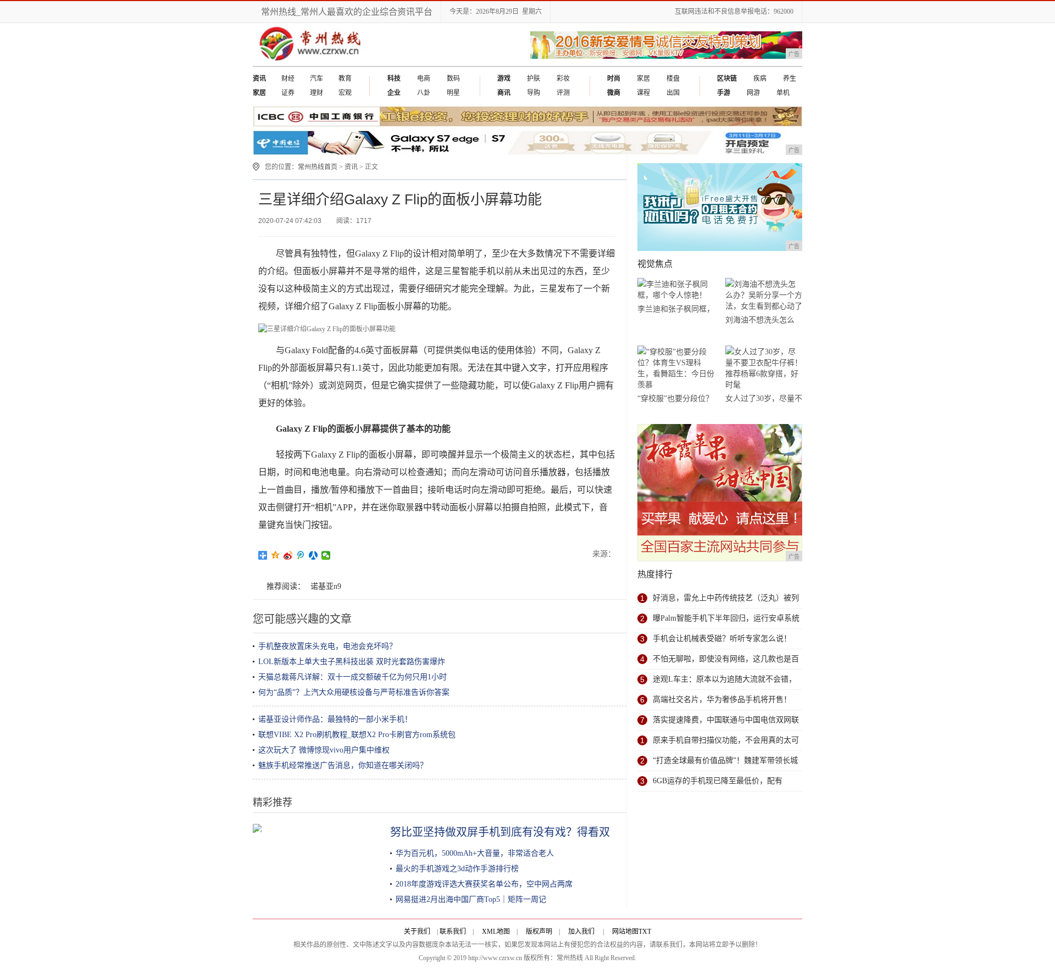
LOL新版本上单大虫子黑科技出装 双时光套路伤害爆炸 (351, 661)
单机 (783, 93)
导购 (533, 93)
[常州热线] (319, 64)
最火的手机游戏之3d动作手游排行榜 (457, 869)
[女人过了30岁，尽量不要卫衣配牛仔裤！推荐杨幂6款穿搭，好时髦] (763, 368)
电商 (423, 78)
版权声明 (539, 931)
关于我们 (417, 931)
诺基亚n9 (325, 586)
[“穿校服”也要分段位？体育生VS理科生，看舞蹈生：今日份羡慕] (675, 368)
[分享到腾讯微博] (301, 555)
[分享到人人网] (313, 555)
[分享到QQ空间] (275, 555)
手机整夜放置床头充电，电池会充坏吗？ (327, 646)
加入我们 (581, 931)
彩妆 (563, 78)
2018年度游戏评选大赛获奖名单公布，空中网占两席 (484, 884)
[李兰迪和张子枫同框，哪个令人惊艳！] (675, 290)
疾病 (760, 78)
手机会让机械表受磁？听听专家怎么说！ (722, 638)
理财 (316, 93)
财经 (288, 78)
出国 (673, 93)
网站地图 (625, 931)
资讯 (351, 167)
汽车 (316, 78)
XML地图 (496, 931)
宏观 (345, 93)
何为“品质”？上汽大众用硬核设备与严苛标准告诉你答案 (353, 692)
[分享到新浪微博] (288, 555)
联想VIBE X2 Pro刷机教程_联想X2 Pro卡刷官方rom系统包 (357, 735)
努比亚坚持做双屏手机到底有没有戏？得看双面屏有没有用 (533, 832)
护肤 (533, 78)
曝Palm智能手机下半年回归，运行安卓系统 (726, 618)
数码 (453, 78)
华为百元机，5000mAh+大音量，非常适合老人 (475, 853)
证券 (288, 93)
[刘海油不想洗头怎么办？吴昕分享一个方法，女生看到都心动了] (763, 295)
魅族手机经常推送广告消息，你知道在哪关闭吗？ (342, 765)
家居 (643, 78)
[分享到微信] (326, 555)
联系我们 (453, 931)
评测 (563, 93)
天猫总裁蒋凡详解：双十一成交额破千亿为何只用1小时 (352, 677)
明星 (453, 93)
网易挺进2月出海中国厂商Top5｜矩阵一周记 (471, 899)
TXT (644, 931)
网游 (753, 93)
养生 (789, 78)
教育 (345, 78)
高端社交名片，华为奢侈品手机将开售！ (722, 699)
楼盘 (673, 78)
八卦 (423, 93)
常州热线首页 (317, 167)
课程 (643, 93)
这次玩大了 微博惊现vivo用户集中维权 (324, 750)
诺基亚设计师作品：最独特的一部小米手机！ (335, 719)
